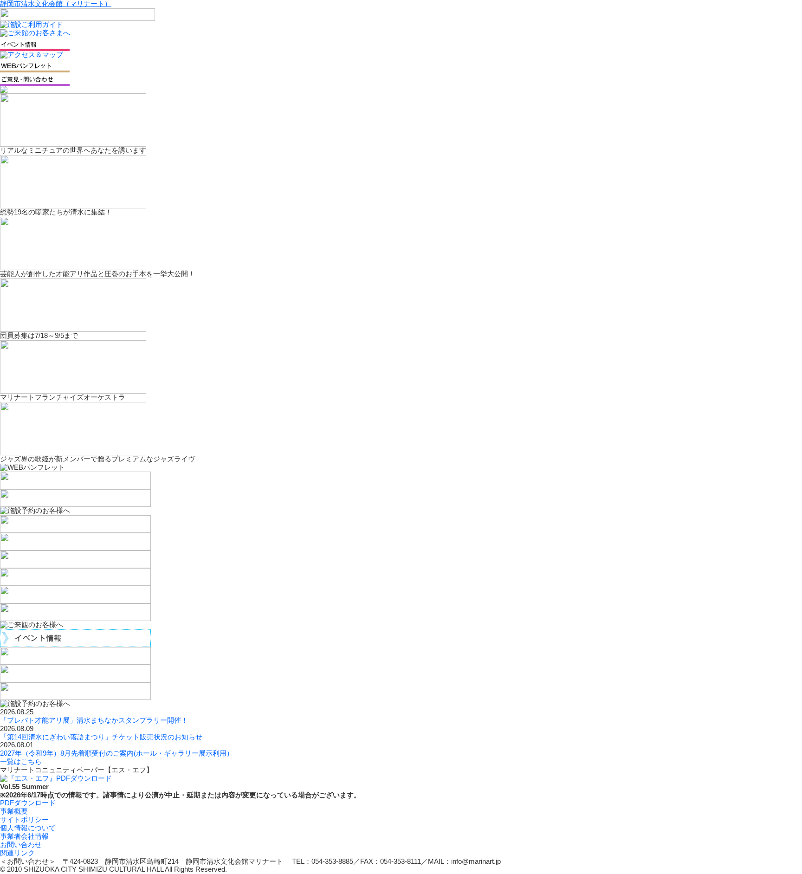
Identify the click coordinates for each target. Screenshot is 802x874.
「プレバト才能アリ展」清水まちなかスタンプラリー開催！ (94, 720)
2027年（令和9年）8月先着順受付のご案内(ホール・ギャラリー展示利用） (116, 753)
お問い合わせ (21, 844)
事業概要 (14, 811)
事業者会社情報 (24, 836)
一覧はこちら (21, 761)
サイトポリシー (24, 819)
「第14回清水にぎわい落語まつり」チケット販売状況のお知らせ (101, 737)
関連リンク (17, 853)
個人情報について (28, 828)
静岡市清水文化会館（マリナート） (55, 3)
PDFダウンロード (28, 803)
